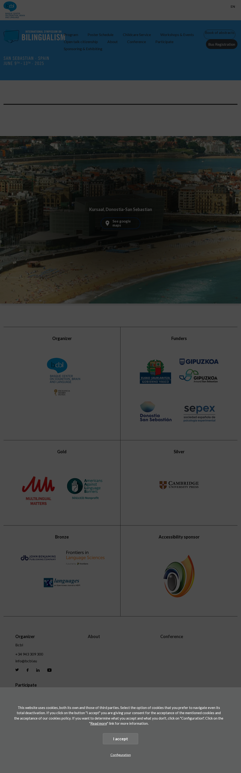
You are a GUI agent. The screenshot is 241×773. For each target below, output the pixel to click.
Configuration (120, 755)
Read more (98, 723)
